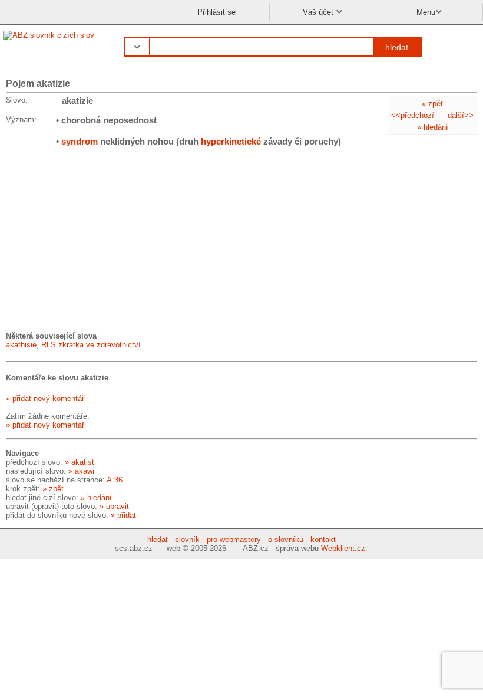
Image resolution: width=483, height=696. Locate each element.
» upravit (114, 506)
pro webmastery (234, 539)
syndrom (79, 141)
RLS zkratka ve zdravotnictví (91, 344)
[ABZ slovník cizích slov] (50, 35)
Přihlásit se (216, 12)
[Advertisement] (94, 238)
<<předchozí (412, 115)
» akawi (81, 471)
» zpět (432, 103)
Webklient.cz (343, 548)
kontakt (323, 539)
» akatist (79, 462)
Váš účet (319, 12)
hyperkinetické (231, 141)
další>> (461, 115)
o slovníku (285, 539)
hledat (396, 47)
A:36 (115, 479)
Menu (425, 12)
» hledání (432, 127)
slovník (187, 539)
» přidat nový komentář (45, 398)
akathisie (21, 344)
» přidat (123, 515)
